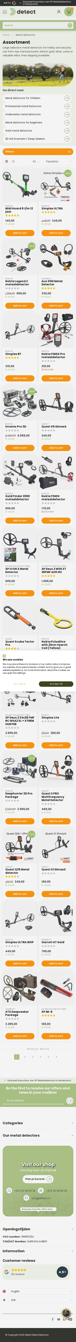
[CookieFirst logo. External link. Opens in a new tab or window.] (4, 655)
